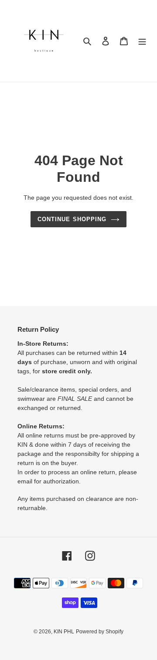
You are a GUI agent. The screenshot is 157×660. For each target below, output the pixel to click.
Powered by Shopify (99, 632)
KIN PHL (64, 632)
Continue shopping (72, 219)
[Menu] (142, 40)
